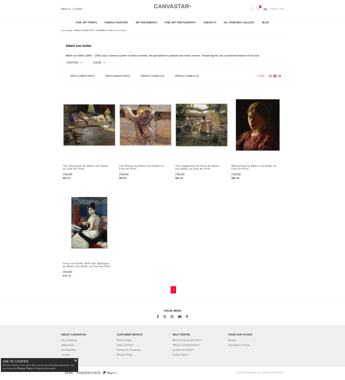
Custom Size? (180, 354)
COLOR (97, 62)
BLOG (265, 22)
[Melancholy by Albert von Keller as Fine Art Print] (257, 125)
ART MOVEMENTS (146, 22)
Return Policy (124, 340)
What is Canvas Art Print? (186, 340)
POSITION (73, 62)
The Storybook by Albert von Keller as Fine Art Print (85, 167)
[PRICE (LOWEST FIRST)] (82, 76)
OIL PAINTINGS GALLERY (239, 22)
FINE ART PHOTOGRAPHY (180, 22)
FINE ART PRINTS (86, 22)
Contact (78, 9)
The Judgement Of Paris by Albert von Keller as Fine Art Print (197, 167)
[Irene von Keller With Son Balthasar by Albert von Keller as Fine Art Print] (89, 222)
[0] (258, 9)
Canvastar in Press (239, 345)
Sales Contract (125, 345)
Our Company (69, 340)
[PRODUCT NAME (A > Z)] (152, 76)
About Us (66, 9)
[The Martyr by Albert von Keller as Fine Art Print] (145, 125)
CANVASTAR (172, 6)
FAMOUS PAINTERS (116, 22)
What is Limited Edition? (186, 345)
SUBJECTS (209, 22)
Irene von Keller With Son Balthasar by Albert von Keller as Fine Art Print (87, 265)
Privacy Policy (124, 354)
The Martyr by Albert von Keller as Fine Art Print (141, 167)
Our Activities (68, 349)
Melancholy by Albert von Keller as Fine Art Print (254, 167)
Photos (232, 340)
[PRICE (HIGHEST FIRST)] (117, 76)
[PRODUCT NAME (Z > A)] (187, 76)
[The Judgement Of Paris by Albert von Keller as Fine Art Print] (201, 125)
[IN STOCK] (207, 76)
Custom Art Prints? (183, 349)
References (67, 345)
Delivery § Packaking (129, 349)
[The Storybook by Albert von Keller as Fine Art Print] (89, 125)
